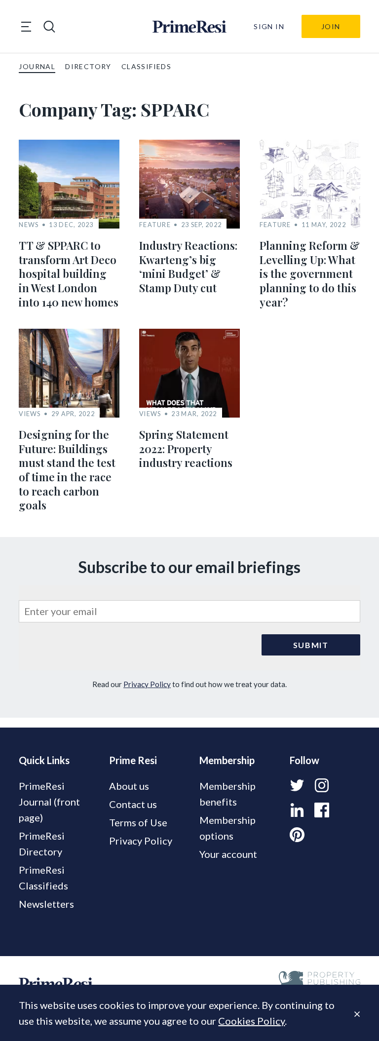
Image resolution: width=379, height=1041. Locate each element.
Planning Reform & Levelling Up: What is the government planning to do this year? (310, 273)
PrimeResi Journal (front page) (49, 801)
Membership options (227, 828)
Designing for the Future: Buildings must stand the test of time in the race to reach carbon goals (67, 469)
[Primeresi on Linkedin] (297, 810)
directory (88, 66)
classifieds (146, 66)
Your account (228, 854)
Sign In (269, 26)
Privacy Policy (147, 684)
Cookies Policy (251, 1021)
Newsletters (46, 904)
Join (331, 26)
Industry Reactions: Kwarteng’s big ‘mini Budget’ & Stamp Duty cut (188, 266)
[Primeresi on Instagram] (321, 785)
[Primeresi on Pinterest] (297, 834)
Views (29, 414)
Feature (155, 225)
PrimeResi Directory (42, 843)
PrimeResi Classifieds (43, 877)
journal (37, 66)
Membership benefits (227, 794)
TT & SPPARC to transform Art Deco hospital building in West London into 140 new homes (68, 273)
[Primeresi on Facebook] (321, 810)
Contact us (133, 804)
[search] (49, 27)
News (28, 225)
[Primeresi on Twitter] (297, 785)
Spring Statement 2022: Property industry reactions (185, 448)
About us (129, 786)
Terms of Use (138, 822)
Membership (227, 760)
